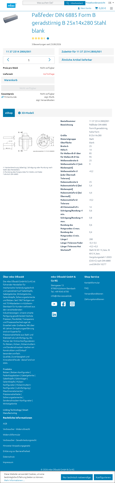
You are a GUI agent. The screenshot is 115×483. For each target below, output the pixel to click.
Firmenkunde (10, 96)
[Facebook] (63, 304)
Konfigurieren (103, 477)
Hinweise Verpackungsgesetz (16, 445)
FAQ (86, 288)
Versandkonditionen (93, 293)
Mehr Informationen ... (14, 480)
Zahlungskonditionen (94, 299)
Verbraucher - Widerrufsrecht (16, 429)
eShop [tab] (9, 113)
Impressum (8, 462)
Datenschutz (9, 456)
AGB (5, 423)
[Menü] (111, 8)
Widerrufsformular (11, 434)
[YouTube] (54, 304)
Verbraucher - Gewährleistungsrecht (19, 440)
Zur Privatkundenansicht (93, 2)
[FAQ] (48, 38)
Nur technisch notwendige (77, 477)
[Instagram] (72, 304)
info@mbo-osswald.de (61, 295)
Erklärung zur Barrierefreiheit (16, 451)
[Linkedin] (54, 314)
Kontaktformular (92, 282)
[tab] (26, 113)
